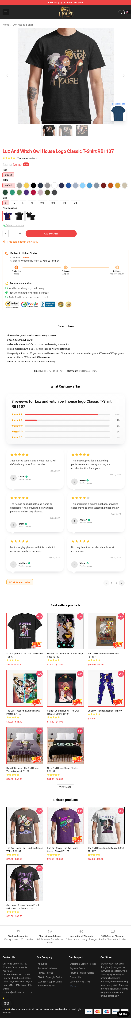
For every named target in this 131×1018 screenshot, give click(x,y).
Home (6, 24)
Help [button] (125, 1014)
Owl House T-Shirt (23, 24)
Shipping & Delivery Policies (83, 964)
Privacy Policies (45, 972)
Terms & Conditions (47, 968)
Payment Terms (77, 968)
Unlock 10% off (6, 1004)
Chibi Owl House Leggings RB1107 (105, 710)
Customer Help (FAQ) (80, 981)
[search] (120, 12)
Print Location (10, 208)
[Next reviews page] (122, 583)
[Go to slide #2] (65, 130)
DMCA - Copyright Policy (50, 977)
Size (5, 198)
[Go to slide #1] (49, 130)
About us (42, 964)
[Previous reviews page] (106, 583)
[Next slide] (123, 75)
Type (5, 170)
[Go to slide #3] (82, 130)
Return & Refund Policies (82, 972)
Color (5, 180)
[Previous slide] (7, 75)
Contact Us (75, 977)
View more (65, 787)
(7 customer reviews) (27, 158)
